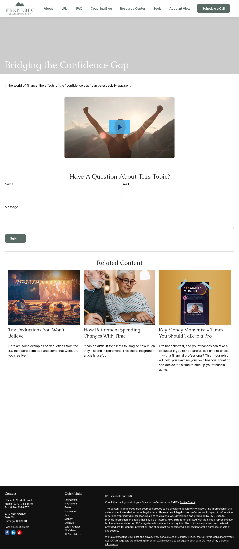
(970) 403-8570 (22, 500)
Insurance (70, 511)
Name (9, 184)
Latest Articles (72, 526)
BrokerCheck (187, 502)
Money (69, 518)
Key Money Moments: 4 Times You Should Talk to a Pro (191, 333)
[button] (48, 8)
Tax (67, 515)
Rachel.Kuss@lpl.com (17, 526)
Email (125, 184)
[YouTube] (19, 532)
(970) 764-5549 (23, 503)
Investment (71, 503)
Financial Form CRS (121, 496)
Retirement (71, 499)
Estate (68, 507)
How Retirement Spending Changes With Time (112, 333)
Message (11, 207)
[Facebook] (7, 532)
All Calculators (73, 534)
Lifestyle (69, 522)
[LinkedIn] (13, 532)
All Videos (70, 530)
